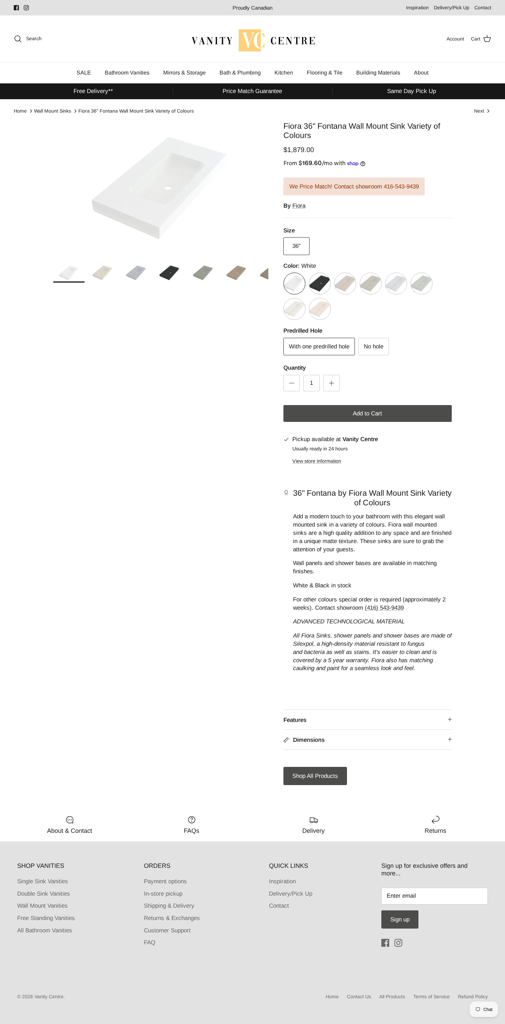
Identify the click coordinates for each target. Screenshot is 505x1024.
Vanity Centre (49, 996)
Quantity (294, 368)
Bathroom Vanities (127, 73)
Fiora (298, 206)
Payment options (165, 881)
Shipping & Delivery (169, 905)
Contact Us (359, 996)
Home (20, 111)
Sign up (399, 919)
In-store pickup (163, 893)
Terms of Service (431, 996)
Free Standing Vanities (46, 918)
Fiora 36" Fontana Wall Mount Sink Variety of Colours (136, 111)
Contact (482, 7)
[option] (160, 189)
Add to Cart (367, 413)
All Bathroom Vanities (44, 930)
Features (294, 720)
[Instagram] (26, 7)
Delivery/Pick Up (451, 7)
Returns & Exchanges (172, 918)
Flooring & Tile (325, 73)
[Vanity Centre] (252, 38)
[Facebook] (16, 7)
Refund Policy (473, 996)
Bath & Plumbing (240, 73)
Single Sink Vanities (42, 881)
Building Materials (378, 73)
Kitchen (283, 73)
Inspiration (417, 7)
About (421, 73)
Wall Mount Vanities (42, 905)
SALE (84, 73)
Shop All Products (315, 776)
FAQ (149, 942)
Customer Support (167, 930)
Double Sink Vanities (43, 893)
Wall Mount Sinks (52, 111)
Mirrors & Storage (184, 73)
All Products (392, 996)
